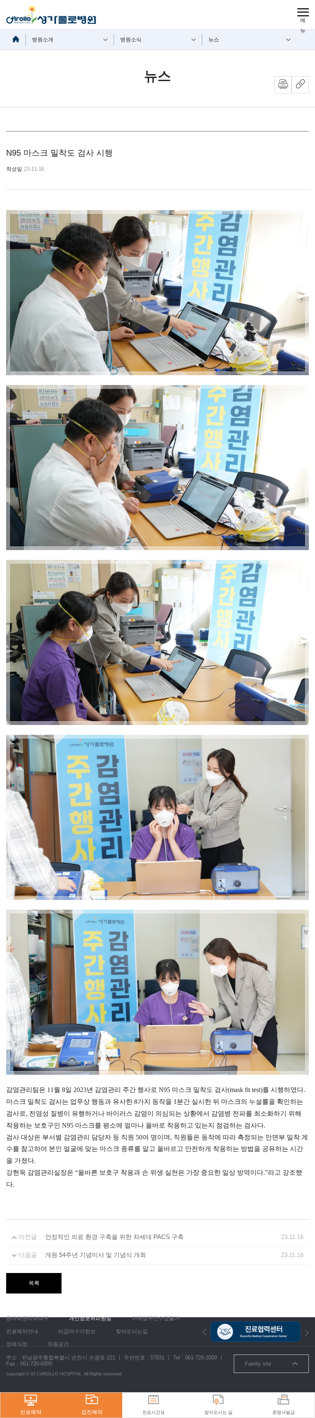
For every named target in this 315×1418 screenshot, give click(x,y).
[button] (204, 1331)
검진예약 (92, 1412)
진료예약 (30, 1412)
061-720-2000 (201, 1358)
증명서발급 (283, 1412)
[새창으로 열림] (255, 1324)
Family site (258, 1364)
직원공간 (58, 1344)
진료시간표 (153, 1412)
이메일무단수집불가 (156, 1318)
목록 (34, 1283)
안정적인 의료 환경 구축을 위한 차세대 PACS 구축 (114, 1237)
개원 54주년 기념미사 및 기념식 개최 (95, 1255)
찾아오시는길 (132, 1331)
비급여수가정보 (77, 1331)
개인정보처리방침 (90, 1318)
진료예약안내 (22, 1331)
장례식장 (16, 1344)
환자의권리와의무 (27, 1318)
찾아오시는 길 (218, 1412)
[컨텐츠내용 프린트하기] (283, 84)
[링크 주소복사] (300, 84)
